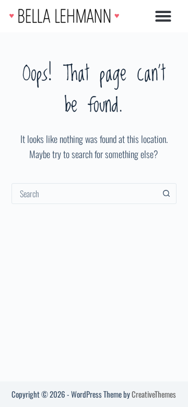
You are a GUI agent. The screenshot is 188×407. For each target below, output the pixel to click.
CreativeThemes (154, 394)
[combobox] (84, 193)
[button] (163, 16)
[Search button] (166, 194)
